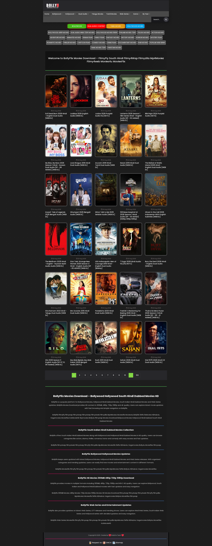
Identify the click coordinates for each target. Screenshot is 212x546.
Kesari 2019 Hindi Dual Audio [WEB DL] (129, 164)
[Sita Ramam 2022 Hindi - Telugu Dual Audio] (56, 288)
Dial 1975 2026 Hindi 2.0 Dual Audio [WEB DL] (155, 361)
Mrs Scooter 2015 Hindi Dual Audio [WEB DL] (79, 312)
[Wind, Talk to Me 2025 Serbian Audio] (106, 190)
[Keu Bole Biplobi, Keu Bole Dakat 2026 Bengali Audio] (81, 338)
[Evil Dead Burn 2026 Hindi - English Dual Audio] (56, 91)
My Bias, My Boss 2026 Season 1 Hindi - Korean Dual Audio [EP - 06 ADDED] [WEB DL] (55, 166)
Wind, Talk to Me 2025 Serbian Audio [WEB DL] (105, 213)
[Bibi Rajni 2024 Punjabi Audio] (156, 91)
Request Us (97, 542)
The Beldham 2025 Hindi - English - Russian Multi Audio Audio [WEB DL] (55, 263)
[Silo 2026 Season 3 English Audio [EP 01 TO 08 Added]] (56, 338)
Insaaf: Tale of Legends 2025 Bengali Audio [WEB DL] (55, 214)
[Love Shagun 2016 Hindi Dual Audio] (81, 140)
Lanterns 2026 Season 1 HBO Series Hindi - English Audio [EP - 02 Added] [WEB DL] (131, 116)
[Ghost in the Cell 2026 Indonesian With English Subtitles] (156, 190)
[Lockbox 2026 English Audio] (81, 91)
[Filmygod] (52, 5)
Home (46, 14)
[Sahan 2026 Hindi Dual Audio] (131, 338)
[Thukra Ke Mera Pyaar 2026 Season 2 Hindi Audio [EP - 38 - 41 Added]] (156, 288)
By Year (146, 14)
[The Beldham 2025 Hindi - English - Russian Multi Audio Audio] (56, 239)
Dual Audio (83, 14)
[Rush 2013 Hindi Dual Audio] (106, 338)
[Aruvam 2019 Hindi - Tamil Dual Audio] (106, 140)
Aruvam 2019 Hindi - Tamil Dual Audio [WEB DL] (105, 165)
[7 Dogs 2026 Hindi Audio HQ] (131, 239)
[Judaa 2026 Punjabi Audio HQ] (106, 91)
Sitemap (119, 542)
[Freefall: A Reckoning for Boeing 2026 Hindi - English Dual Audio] (131, 288)
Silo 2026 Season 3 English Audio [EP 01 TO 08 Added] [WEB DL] (55, 362)
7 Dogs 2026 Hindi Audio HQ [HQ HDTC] (130, 262)
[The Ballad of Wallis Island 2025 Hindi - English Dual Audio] (156, 140)
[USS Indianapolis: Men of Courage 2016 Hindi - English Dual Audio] (106, 239)
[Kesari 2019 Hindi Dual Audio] (131, 140)
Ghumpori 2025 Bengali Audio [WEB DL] (80, 213)
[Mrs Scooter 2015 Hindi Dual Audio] (81, 288)
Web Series (124, 14)
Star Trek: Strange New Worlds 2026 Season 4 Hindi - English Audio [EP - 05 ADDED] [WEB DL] (80, 264)
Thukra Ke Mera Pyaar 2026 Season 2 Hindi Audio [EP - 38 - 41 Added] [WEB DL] (154, 314)
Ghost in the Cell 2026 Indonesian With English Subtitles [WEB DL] (155, 214)
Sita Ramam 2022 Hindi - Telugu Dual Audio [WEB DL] (56, 313)
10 (125, 375)
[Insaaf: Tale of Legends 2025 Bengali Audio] (56, 190)
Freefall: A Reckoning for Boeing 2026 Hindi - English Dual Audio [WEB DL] (130, 314)
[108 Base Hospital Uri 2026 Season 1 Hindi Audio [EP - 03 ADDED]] (131, 190)
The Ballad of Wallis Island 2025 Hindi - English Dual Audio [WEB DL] (155, 166)
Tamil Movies (111, 14)
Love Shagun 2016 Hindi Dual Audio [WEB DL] (80, 164)
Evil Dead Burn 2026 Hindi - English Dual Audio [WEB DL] (56, 115)
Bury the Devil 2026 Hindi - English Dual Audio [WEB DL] (155, 263)
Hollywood (69, 14)
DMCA (108, 542)
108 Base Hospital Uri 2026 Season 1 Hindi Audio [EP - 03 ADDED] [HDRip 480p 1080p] (129, 215)
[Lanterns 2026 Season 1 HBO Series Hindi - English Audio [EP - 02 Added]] (131, 91)
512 (137, 375)
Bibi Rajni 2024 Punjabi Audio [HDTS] (154, 114)
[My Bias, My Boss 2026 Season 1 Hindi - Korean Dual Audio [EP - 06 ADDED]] (56, 140)
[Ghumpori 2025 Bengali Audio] (81, 190)
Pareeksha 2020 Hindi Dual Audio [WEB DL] (104, 312)
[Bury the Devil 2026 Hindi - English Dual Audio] (156, 239)
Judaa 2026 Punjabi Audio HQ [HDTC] (103, 114)
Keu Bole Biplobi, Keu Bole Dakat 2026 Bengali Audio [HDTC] (80, 362)
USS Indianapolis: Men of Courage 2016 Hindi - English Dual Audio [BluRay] (105, 264)
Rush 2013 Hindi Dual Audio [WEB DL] (104, 361)
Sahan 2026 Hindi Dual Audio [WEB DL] (130, 361)
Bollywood (56, 14)
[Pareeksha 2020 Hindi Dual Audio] (106, 288)
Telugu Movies (97, 14)
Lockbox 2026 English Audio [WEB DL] (79, 114)
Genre (135, 14)
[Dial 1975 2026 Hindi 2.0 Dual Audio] (156, 338)
